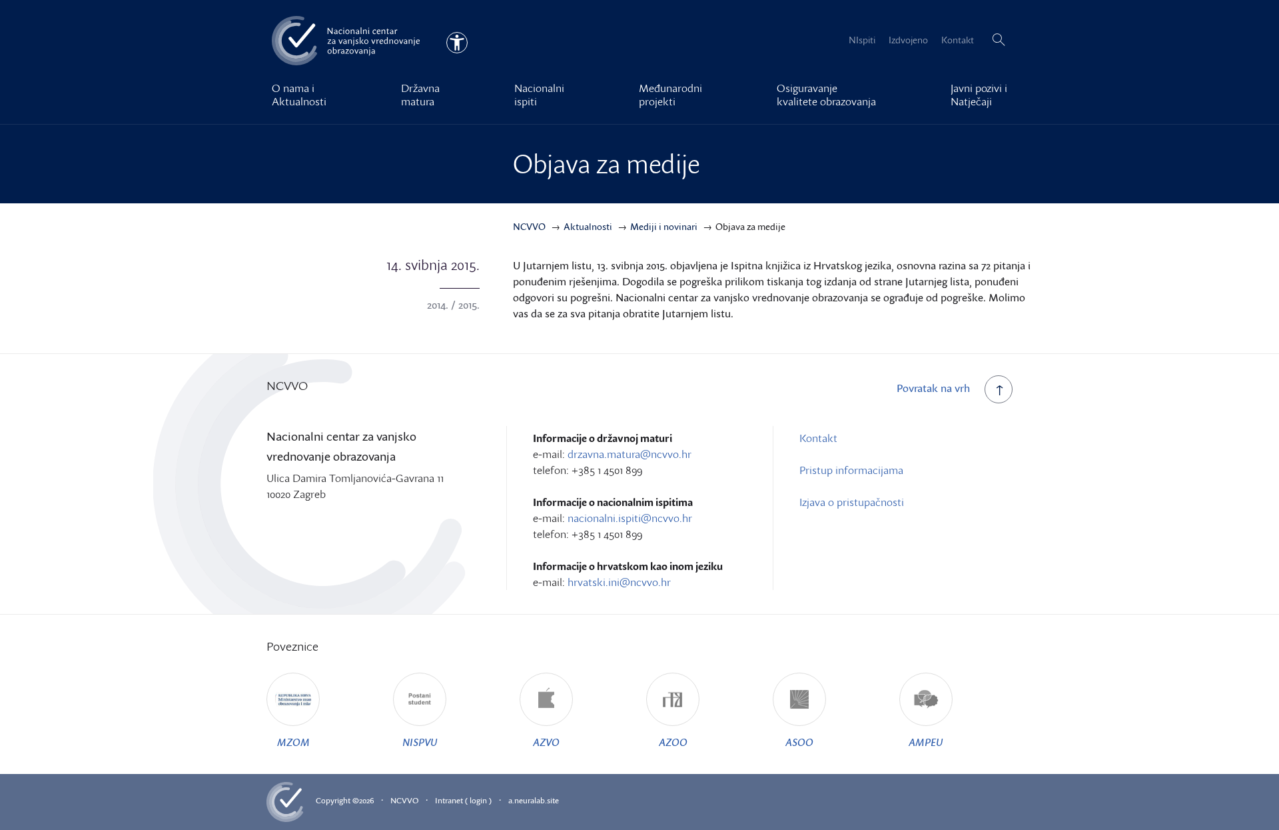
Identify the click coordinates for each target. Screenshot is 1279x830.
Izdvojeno (908, 39)
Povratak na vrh (933, 388)
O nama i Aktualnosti (299, 95)
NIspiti (862, 39)
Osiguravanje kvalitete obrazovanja (826, 95)
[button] (998, 40)
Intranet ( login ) (463, 800)
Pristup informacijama (851, 470)
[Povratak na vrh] (999, 389)
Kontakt (957, 39)
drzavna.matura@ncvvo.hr (629, 454)
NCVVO (404, 800)
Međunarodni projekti (670, 95)
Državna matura (420, 95)
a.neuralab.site (533, 800)
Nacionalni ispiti (539, 95)
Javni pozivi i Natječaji (979, 95)
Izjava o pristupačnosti (851, 502)
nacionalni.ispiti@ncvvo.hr (630, 518)
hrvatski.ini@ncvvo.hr (619, 582)
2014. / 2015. (453, 304)
